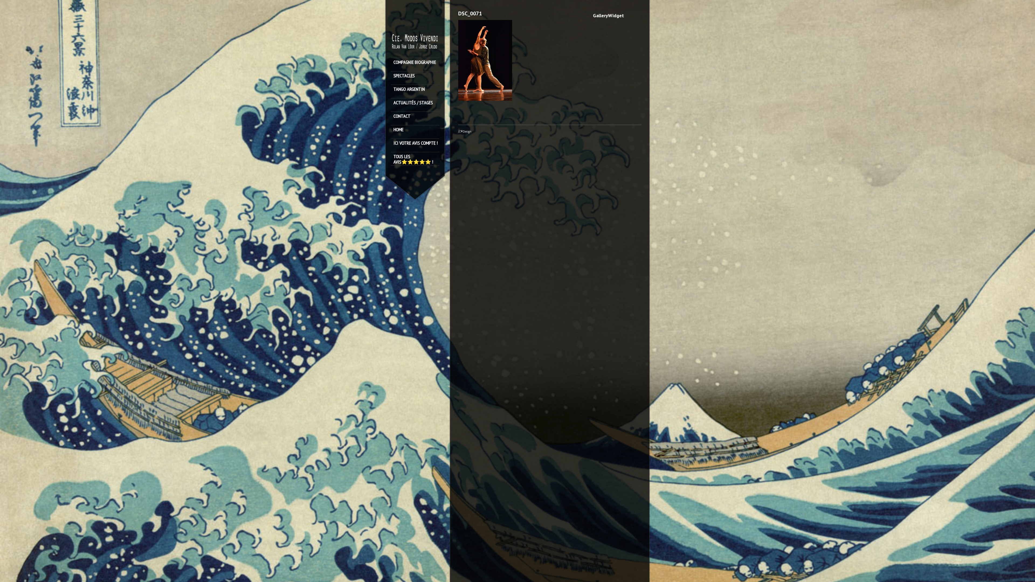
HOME (398, 130)
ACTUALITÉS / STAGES (413, 103)
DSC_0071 (470, 13)
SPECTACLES (404, 76)
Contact (402, 116)
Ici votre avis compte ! (416, 143)
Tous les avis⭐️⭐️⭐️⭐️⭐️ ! (413, 159)
